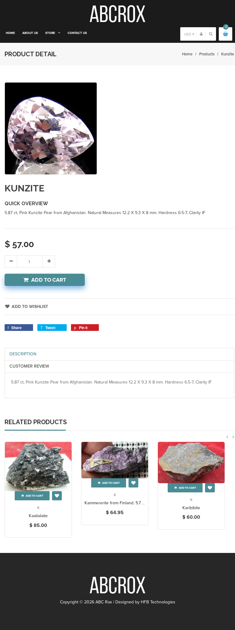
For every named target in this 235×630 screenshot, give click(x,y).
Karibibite (191, 507)
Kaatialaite (38, 515)
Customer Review (29, 366)
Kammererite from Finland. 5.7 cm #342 (121, 503)
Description (22, 354)
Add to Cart (48, 280)
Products (206, 54)
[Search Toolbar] (210, 33)
